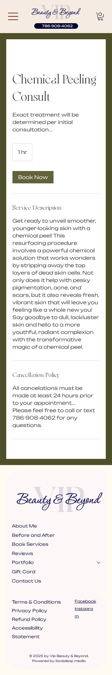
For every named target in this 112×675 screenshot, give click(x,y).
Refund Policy (29, 619)
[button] (100, 16)
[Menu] (13, 16)
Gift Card (23, 571)
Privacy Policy (29, 610)
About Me (24, 525)
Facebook (85, 601)
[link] (33, 177)
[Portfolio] (99, 562)
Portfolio (23, 562)
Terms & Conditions (37, 602)
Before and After (33, 535)
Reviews (22, 553)
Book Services (30, 544)
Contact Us (26, 580)
